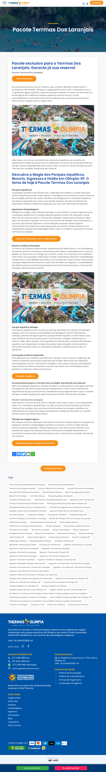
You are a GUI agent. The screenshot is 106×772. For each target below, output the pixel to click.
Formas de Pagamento (70, 679)
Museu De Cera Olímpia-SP (82, 500)
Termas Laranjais (52, 526)
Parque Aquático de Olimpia (54, 586)
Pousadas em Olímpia (78, 604)
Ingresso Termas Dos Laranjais (23, 552)
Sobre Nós (13, 701)
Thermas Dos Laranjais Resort (61, 484)
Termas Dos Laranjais (18, 530)
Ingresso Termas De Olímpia (22, 559)
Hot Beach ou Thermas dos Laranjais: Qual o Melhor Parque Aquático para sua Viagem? (48, 593)
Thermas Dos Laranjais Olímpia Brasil (25, 526)
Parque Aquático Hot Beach (60, 496)
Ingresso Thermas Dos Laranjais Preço (67, 511)
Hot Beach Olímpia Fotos (20, 500)
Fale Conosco (14, 725)
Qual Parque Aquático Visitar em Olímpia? (28, 597)
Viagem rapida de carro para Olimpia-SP (68, 589)
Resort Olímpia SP (81, 530)
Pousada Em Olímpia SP (50, 544)
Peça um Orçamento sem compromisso (36, 238)
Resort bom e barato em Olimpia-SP (72, 578)
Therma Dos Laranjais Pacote (22, 488)
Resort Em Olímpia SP (44, 533)
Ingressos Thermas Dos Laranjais (24, 548)
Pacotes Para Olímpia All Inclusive (24, 492)
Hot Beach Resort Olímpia (20, 533)
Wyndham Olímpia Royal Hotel (22, 544)
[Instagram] (23, 646)
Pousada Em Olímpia (57, 514)
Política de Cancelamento (72, 676)
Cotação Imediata (25, 376)
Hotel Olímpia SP (16, 537)
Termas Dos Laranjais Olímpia (77, 526)
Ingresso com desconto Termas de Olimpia (72, 567)
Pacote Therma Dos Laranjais (51, 488)
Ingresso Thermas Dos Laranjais (78, 544)
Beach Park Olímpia (18, 496)
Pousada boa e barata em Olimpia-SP (61, 582)
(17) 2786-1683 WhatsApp (24, 664)
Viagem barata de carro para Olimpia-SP (27, 589)
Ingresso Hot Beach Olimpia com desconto (57, 559)
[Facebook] (29, 646)
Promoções (13, 715)
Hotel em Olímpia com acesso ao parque (27, 518)
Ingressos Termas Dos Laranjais (56, 548)
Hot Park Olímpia (37, 496)
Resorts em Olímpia (56, 604)
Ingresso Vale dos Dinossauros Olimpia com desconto (33, 575)
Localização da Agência (70, 683)
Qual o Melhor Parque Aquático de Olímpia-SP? (71, 597)
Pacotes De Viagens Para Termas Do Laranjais (69, 507)
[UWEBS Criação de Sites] (53, 760)
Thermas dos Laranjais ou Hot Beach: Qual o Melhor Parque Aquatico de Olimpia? (45, 601)
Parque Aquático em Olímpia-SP (23, 586)
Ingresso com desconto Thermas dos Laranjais (69, 563)
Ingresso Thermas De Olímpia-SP (54, 552)
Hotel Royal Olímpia (18, 522)
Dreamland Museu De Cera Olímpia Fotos (27, 507)
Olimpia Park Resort (61, 530)
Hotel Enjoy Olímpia (36, 514)
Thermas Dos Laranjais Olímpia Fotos (50, 500)
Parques (12, 704)
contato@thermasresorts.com (25, 668)
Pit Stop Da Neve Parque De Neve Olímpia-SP (67, 503)
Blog (10, 718)
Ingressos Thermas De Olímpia (23, 556)
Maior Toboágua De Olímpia (77, 492)
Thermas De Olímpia (66, 533)
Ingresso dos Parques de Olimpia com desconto (31, 578)
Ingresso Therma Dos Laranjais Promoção (28, 511)
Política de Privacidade (70, 673)
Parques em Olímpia (18, 604)
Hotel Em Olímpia (86, 533)
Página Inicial (14, 697)
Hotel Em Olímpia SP (81, 537)
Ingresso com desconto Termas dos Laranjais (29, 567)
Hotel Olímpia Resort (69, 522)
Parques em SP (37, 604)
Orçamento (13, 722)
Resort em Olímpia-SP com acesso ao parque (70, 518)
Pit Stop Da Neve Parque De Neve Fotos (26, 503)
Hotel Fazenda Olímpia (59, 537)
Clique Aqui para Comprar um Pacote (35, 443)
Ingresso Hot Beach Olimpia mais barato (27, 563)
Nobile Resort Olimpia (52, 492)
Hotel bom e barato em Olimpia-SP (25, 582)
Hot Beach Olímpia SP (64, 541)
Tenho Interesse (24, 78)
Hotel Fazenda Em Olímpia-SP (43, 522)
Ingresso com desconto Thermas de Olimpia (29, 571)
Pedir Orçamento (53, 468)
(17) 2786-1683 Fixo (21, 657)
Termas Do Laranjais (40, 530)
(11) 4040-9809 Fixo (21, 661)
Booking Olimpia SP (78, 514)
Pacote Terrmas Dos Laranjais (80, 488)
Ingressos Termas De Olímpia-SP (54, 556)
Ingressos (12, 711)
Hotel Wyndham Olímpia (40, 541)
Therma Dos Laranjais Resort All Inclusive (27, 484)
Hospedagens (15, 708)
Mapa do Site (10, 729)
